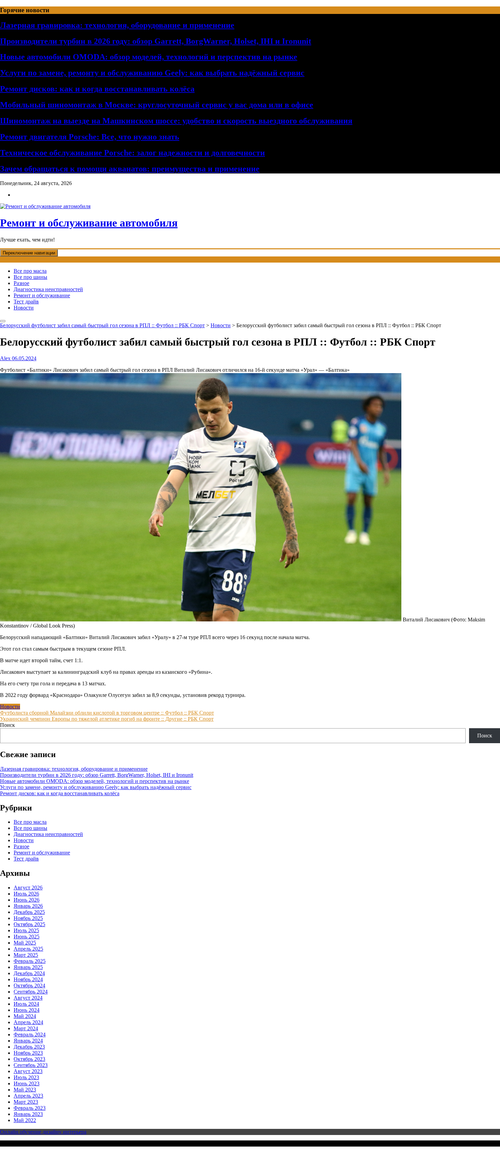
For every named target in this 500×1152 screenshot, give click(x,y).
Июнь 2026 (26, 900)
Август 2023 (28, 1071)
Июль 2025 (26, 930)
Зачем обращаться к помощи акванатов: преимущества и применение (130, 168)
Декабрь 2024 (29, 973)
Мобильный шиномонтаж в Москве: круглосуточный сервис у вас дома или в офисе (156, 104)
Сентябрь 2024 (31, 992)
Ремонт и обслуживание (42, 295)
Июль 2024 (26, 1004)
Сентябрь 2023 (31, 1065)
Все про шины (30, 277)
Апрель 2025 (28, 949)
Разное (21, 283)
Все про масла (30, 271)
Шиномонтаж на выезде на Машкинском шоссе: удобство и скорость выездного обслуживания (176, 120)
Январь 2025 (28, 967)
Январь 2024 (28, 1041)
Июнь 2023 (26, 1083)
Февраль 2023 (30, 1108)
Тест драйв (26, 301)
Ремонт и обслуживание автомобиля (89, 223)
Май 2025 (25, 943)
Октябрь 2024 (29, 985)
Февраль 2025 (30, 961)
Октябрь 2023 (29, 1059)
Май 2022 (25, 1120)
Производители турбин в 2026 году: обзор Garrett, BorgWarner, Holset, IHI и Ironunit (155, 41)
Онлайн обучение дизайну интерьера (43, 1132)
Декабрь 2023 (29, 1047)
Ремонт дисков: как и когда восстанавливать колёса (97, 88)
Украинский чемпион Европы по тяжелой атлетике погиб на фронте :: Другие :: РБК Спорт (107, 719)
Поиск (7, 725)
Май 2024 (25, 1016)
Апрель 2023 (28, 1096)
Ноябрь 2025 (28, 918)
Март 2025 (26, 955)
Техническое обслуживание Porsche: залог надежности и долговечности (132, 152)
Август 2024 (28, 998)
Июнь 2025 (26, 936)
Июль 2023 (26, 1077)
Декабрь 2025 (29, 912)
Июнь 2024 (26, 1010)
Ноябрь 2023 (28, 1053)
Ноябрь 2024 (28, 979)
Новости (24, 308)
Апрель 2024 (28, 1022)
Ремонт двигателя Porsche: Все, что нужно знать (89, 136)
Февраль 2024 (30, 1034)
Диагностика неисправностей (48, 289)
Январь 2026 (28, 906)
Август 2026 (28, 887)
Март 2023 (26, 1102)
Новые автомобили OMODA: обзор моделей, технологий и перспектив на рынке (148, 56)
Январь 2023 (28, 1114)
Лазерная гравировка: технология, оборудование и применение (117, 25)
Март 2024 (26, 1028)
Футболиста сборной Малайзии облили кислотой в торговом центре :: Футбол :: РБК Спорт (107, 713)
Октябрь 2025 (29, 924)
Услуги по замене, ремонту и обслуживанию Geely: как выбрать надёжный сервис (152, 72)
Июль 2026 (26, 894)
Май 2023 (25, 1089)
